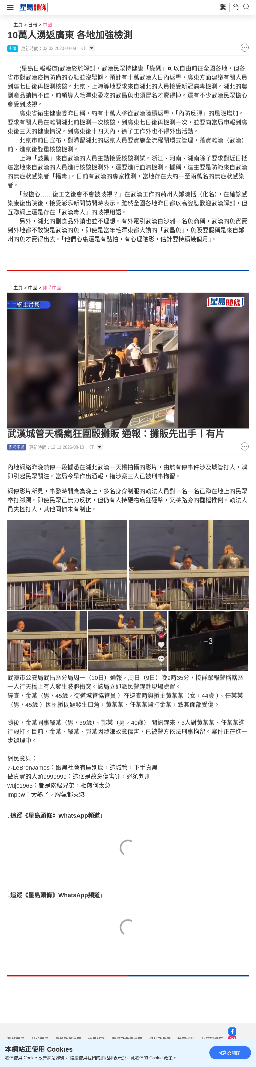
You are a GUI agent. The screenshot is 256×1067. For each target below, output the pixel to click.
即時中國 (52, 287)
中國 (47, 24)
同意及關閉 (229, 1052)
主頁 (18, 24)
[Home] (33, 7)
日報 (32, 24)
